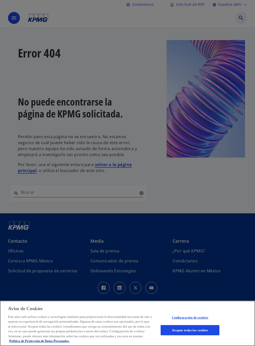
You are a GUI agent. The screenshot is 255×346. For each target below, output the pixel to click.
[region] (127, 323)
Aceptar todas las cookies (190, 330)
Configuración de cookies (190, 317)
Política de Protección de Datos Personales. (39, 341)
